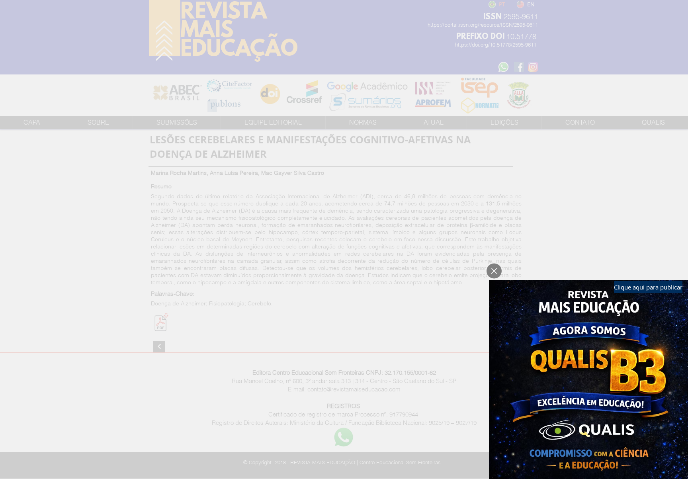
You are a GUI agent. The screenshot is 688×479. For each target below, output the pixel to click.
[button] (494, 271)
